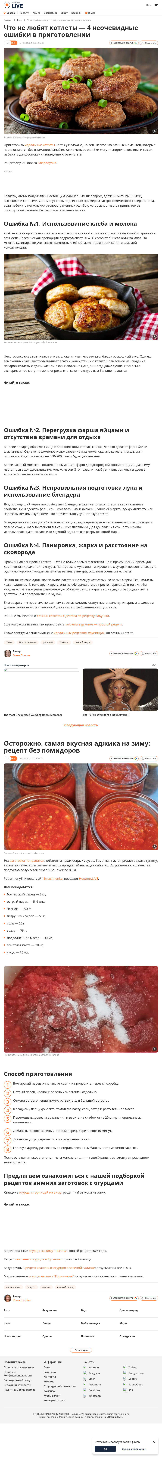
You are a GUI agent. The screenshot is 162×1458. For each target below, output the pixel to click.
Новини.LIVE (88, 878)
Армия (36, 13)
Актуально (49, 1310)
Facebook (94, 1390)
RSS (130, 1390)
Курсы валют (52, 1395)
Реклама (49, 1381)
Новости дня (12, 1336)
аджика (46, 1287)
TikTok (132, 1367)
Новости (24, 13)
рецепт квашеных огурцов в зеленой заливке (60, 1268)
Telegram (94, 1373)
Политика (87, 1336)
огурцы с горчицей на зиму (40, 1192)
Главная (8, 20)
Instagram (95, 1384)
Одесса (47, 1336)
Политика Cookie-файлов (19, 1389)
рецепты (48, 642)
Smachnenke (53, 878)
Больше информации (134, 1448)
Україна (11, 12)
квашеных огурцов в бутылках (38, 1259)
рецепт (31, 1287)
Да (105, 1449)
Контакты (50, 1377)
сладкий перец (65, 1287)
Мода (123, 1323)
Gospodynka (47, 163)
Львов (46, 1323)
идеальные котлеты (40, 145)
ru (147, 4)
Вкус (19, 20)
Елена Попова (21, 655)
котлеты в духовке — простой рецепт (93, 624)
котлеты (64, 642)
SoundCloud (135, 1384)
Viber (92, 1379)
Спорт (64, 13)
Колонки (76, 13)
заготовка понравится (27, 860)
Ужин (9, 642)
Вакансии (50, 1372)
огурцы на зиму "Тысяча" (48, 1251)
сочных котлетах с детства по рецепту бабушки (73, 616)
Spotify (132, 1379)
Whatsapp (95, 1396)
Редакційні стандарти (17, 1385)
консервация (13, 1287)
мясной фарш (82, 642)
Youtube (94, 1367)
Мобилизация (90, 1323)
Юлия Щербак (22, 1300)
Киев (7, 1323)
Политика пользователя (19, 1367)
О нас (47, 1367)
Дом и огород (129, 1310)
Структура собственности (60, 1386)
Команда (49, 1391)
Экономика (50, 13)
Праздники (127, 1336)
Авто (7, 1310)
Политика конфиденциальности (18, 1373)
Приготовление (27, 642)
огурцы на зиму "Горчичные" (51, 1276)
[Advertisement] (61, 181)
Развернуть (81, 1350)
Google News (136, 1373)
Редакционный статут (17, 1380)
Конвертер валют (54, 1400)
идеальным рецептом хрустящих (79, 633)
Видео (91, 13)
